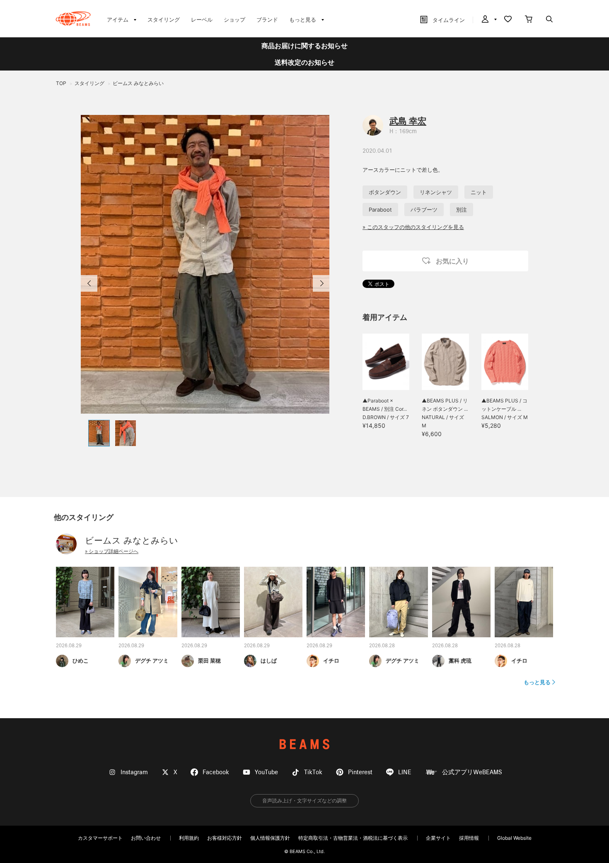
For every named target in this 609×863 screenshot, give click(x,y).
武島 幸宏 (407, 121)
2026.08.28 (382, 646)
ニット (479, 192)
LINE (404, 772)
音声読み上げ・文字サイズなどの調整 (304, 800)
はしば (269, 660)
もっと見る (537, 682)
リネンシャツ (436, 192)
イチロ (331, 660)
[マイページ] (488, 20)
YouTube (266, 772)
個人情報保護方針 (270, 838)
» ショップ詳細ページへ (111, 551)
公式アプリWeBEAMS (472, 772)
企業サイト (438, 838)
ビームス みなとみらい (131, 540)
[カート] (529, 20)
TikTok (313, 772)
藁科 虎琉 (460, 660)
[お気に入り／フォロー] (508, 20)
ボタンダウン (385, 192)
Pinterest (360, 772)
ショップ (234, 19)
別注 (461, 209)
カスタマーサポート (100, 838)
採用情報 (469, 838)
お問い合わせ (146, 838)
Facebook (216, 772)
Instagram (134, 772)
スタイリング (163, 19)
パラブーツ (424, 209)
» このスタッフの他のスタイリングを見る (413, 227)
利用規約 (189, 838)
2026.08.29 (69, 646)
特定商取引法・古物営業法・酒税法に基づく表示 (353, 838)
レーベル (202, 19)
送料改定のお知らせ (304, 62)
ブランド (267, 19)
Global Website (514, 838)
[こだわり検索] (549, 20)
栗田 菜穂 (209, 660)
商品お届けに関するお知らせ (304, 45)
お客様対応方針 (224, 838)
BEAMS (304, 744)
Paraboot (380, 209)
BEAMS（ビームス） (73, 18)
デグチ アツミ (152, 660)
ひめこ (80, 660)
